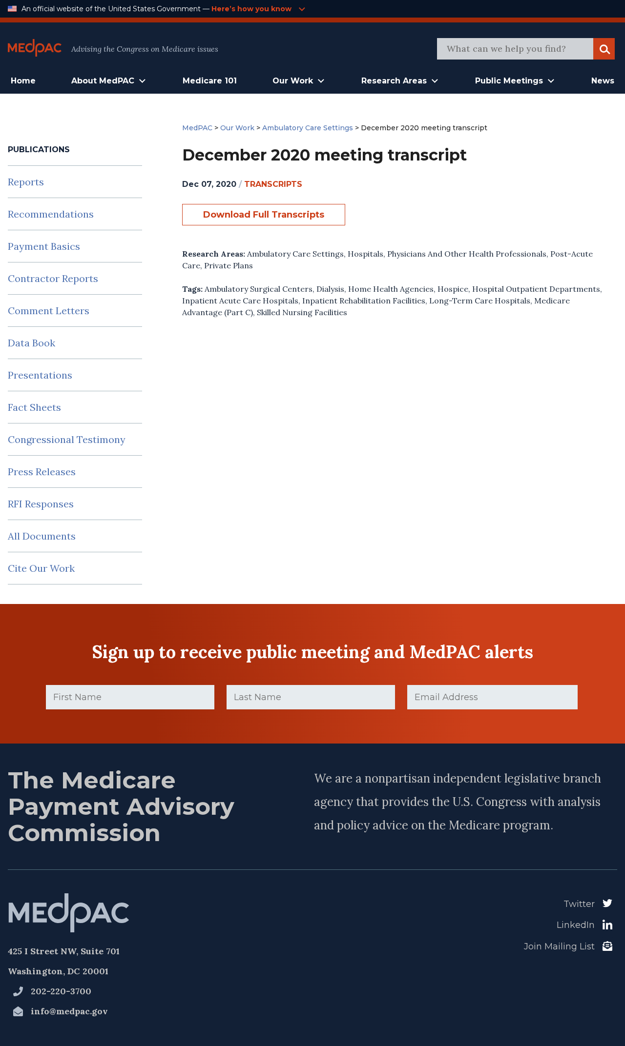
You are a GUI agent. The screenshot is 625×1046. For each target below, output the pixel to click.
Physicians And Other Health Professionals (466, 254)
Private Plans (228, 265)
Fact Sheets (34, 407)
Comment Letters (48, 310)
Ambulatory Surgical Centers (258, 289)
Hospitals (365, 254)
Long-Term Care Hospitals (479, 300)
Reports (26, 182)
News (602, 80)
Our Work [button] (292, 80)
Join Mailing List (559, 946)
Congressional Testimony (66, 439)
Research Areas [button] (394, 80)
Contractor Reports (53, 278)
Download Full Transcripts (263, 214)
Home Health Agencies (391, 289)
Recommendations (51, 214)
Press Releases (42, 471)
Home (23, 80)
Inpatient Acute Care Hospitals (240, 300)
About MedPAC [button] (102, 80)
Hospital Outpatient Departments (536, 289)
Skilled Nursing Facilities (302, 312)
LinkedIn (576, 925)
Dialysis (330, 289)
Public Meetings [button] (509, 80)
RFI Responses (41, 504)
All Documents (42, 536)
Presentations (40, 375)
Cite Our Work (41, 568)
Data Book (31, 343)
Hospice (453, 289)
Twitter (579, 904)
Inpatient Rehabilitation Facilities (363, 300)
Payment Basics (44, 246)
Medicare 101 (210, 80)
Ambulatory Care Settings (295, 254)
